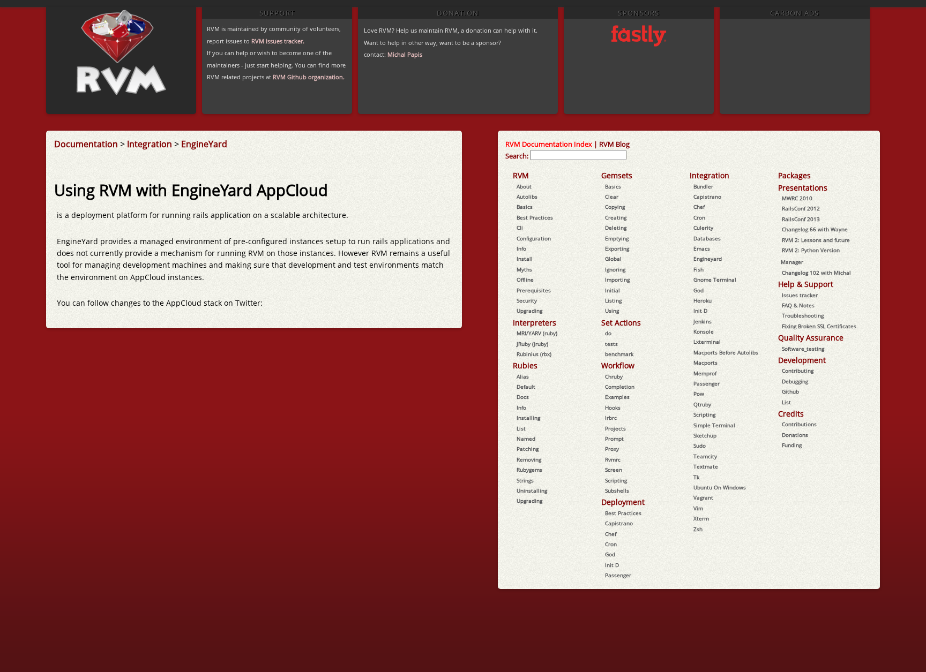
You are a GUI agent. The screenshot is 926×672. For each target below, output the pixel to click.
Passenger (618, 575)
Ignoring (615, 269)
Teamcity (705, 456)
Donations (795, 435)
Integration (149, 144)
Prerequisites (534, 290)
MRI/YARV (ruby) (537, 333)
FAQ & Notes (798, 305)
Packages (794, 175)
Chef (610, 534)
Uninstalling (532, 490)
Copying (615, 206)
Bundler (703, 186)
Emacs (701, 248)
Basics (525, 206)
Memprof (704, 373)
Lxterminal (707, 341)
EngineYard (204, 144)
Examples (617, 397)
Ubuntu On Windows (719, 487)
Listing (613, 300)
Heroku (702, 300)
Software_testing (803, 348)
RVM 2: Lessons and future (816, 240)
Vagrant (703, 497)
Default (526, 386)
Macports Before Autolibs (725, 352)
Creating (615, 217)
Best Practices (535, 217)
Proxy (612, 448)
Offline (525, 279)
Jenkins (702, 321)
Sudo (699, 445)
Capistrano (619, 523)
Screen (613, 469)
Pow (698, 393)
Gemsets (616, 175)
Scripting (616, 480)
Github (790, 391)
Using (612, 310)
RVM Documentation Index (548, 144)
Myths (524, 269)
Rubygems (529, 469)
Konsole (703, 331)
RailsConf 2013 (801, 219)
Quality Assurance (810, 338)
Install (525, 258)
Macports (705, 362)
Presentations (802, 188)
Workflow (617, 365)
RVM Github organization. (309, 77)
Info (521, 248)
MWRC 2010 (797, 198)
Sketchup (704, 435)
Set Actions (621, 323)
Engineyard (707, 258)
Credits (791, 414)
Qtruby (702, 404)
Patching (528, 448)
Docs (523, 397)
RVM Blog (614, 144)
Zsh (698, 529)
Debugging (795, 381)
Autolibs (527, 196)
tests (611, 344)
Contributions (799, 424)
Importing (617, 279)
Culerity (703, 227)
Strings (525, 480)
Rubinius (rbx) (534, 354)
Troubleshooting (803, 315)
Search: (516, 156)
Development (802, 360)
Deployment (623, 502)
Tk (696, 477)
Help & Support (805, 284)
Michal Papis (404, 54)
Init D (612, 565)
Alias (523, 376)
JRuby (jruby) (532, 344)
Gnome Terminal (714, 279)
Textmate (705, 466)
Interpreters (534, 323)
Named (526, 438)
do (608, 333)
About (524, 186)
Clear (611, 196)
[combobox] (578, 155)
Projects (615, 428)
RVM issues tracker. (277, 41)
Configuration (534, 238)
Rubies (525, 365)
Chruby (614, 376)
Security (527, 300)
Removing (529, 459)
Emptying (617, 238)
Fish (698, 269)
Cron (611, 544)
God (610, 554)
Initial (612, 290)
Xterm (701, 518)
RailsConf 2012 (801, 208)
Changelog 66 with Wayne (815, 229)
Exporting (617, 248)
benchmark (619, 354)
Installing (528, 417)
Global (613, 258)
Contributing (797, 370)
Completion (619, 386)
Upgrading (529, 310)
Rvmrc (613, 459)
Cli (520, 227)
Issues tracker (800, 295)
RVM (521, 175)
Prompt (614, 438)
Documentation (86, 144)
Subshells (617, 490)
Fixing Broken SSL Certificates (819, 326)
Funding (792, 445)
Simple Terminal (714, 425)
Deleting (615, 227)
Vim (698, 508)
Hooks (613, 407)
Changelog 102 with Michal (816, 272)
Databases (707, 238)
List (521, 428)
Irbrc (611, 417)
